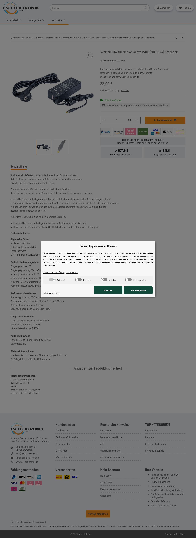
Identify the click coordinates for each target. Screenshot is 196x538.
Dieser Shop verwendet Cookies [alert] (98, 246)
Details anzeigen (51, 292)
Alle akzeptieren (138, 290)
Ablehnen (108, 290)
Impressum (72, 272)
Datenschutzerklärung (54, 272)
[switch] (52, 279)
